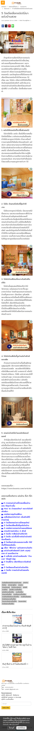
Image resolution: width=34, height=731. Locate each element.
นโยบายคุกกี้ (15, 724)
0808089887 (9, 687)
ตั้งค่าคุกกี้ (11, 728)
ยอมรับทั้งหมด (21, 728)
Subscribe (6, 708)
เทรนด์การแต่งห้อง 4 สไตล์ (15, 530)
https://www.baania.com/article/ (16, 488)
